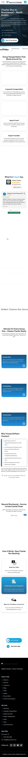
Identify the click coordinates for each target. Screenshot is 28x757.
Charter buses (7, 415)
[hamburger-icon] (3, 2)
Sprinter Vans (7, 357)
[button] (24, 515)
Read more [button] (5, 206)
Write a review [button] (17, 187)
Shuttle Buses (7, 386)
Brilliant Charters (6, 18)
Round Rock (14, 522)
